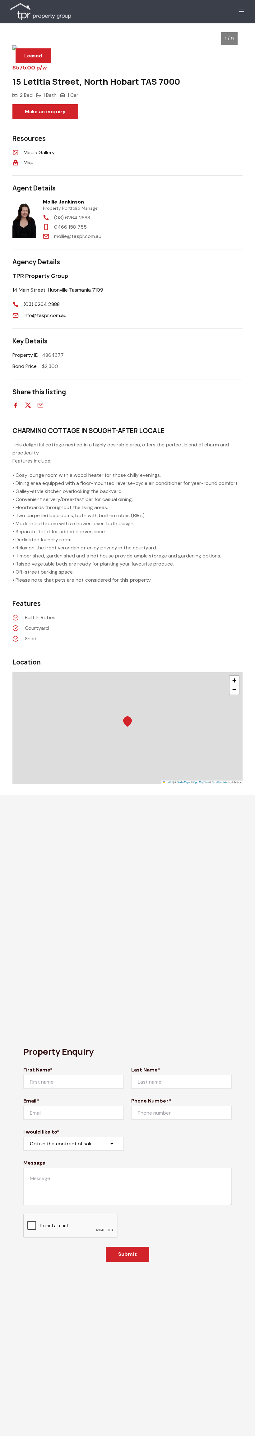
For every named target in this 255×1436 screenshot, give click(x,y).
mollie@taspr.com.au (77, 236)
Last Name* (145, 1070)
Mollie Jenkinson (63, 202)
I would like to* (41, 1132)
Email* (31, 1101)
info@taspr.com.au (45, 315)
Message (34, 1163)
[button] (129, 722)
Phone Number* (151, 1101)
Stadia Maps (183, 782)
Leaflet (169, 782)
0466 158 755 (70, 227)
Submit (127, 1254)
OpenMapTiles (201, 782)
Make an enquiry (45, 111)
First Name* (38, 1070)
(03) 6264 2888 (72, 217)
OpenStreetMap (220, 782)
